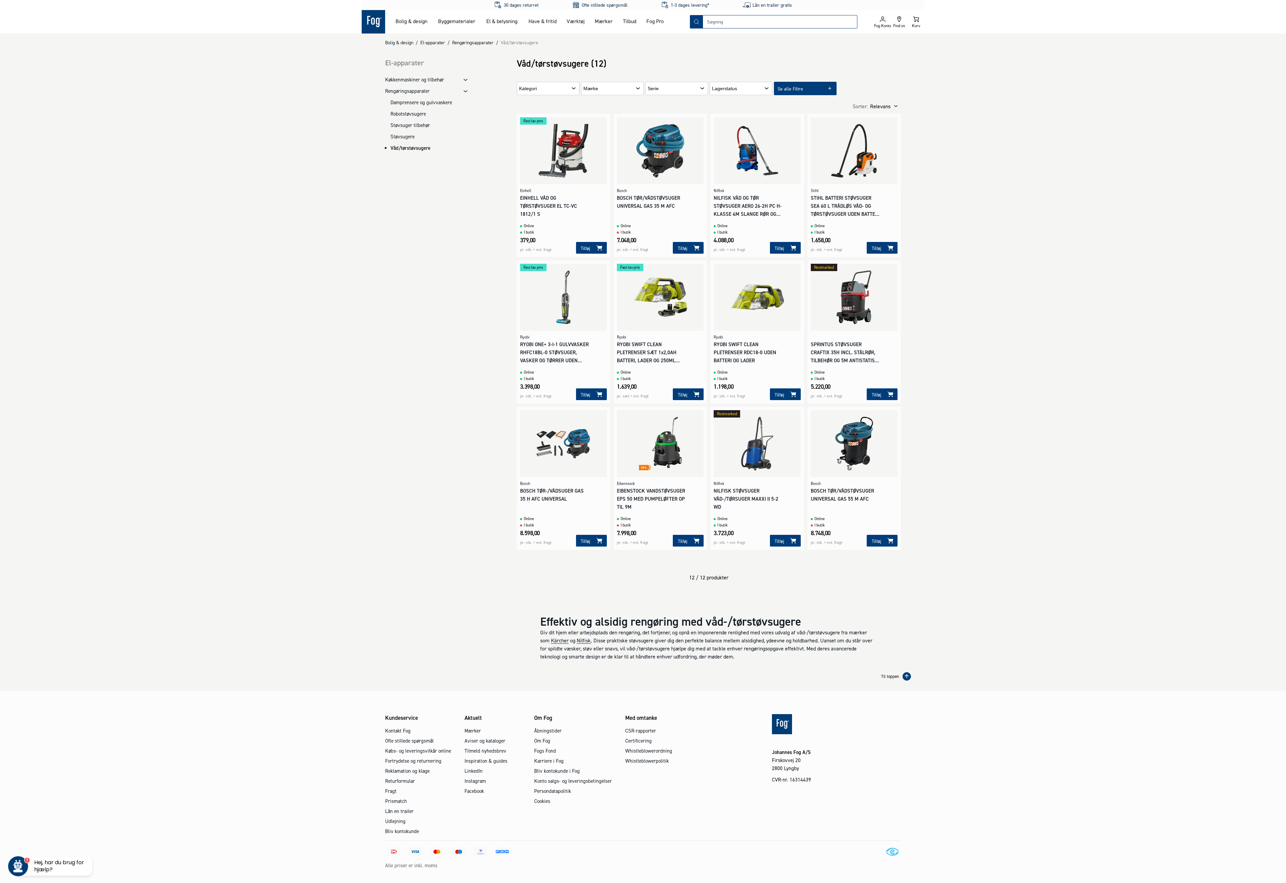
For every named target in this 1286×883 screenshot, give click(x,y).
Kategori (528, 88)
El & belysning (501, 21)
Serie (653, 88)
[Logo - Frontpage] (373, 22)
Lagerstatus (724, 88)
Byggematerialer (456, 21)
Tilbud (629, 21)
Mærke (590, 88)
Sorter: (860, 106)
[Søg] (696, 21)
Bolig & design (411, 21)
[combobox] (780, 21)
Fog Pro (655, 21)
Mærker (604, 21)
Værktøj (576, 21)
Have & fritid (542, 21)
